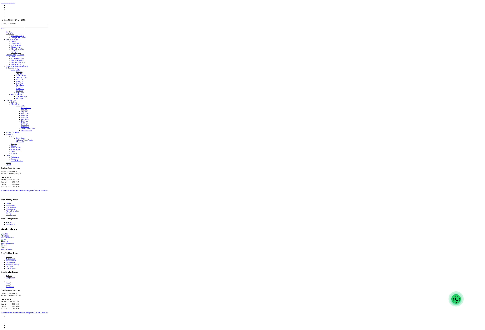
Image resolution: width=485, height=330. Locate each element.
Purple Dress (20, 93)
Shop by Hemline (16, 94)
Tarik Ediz (14, 102)
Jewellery (14, 146)
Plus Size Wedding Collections (15, 55)
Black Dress (19, 79)
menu (2, 28)
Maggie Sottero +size (17, 58)
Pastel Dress (20, 89)
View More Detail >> (7, 237)
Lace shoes (14, 159)
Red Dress (19, 72)
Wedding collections (12, 39)
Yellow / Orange (21, 75)
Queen (13, 57)
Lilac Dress (19, 87)
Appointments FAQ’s (17, 36)
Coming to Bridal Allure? (18, 38)
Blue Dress (19, 81)
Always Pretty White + (18, 62)
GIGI (6, 241)
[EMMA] (4, 234)
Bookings (9, 32)
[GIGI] (3, 239)
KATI (6, 247)
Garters (13, 151)
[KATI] (4, 245)
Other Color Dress (21, 77)
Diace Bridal (20, 142)
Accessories (9, 134)
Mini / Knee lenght (21, 96)
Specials (8, 163)
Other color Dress (26, 130)
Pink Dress (19, 91)
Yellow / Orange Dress (28, 129)
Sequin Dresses (26, 108)
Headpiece (14, 144)
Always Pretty (15, 104)
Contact (8, 165)
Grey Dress (19, 74)
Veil (12, 136)
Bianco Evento (20, 138)
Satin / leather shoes (17, 161)
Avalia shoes (15, 157)
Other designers (16, 53)
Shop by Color (15, 70)
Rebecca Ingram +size (17, 60)
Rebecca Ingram (16, 45)
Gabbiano (14, 41)
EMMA (6, 236)
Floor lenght (19, 98)
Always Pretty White (17, 49)
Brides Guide (10, 34)
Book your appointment (8, 3)
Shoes (8, 155)
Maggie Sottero (15, 43)
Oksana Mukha (15, 47)
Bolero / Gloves (16, 148)
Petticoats (14, 153)
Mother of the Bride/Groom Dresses (17, 66)
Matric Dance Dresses (12, 132)
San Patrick (14, 51)
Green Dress (20, 85)
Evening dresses (11, 100)
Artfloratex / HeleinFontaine (24, 140)
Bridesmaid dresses (12, 68)
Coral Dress (19, 83)
